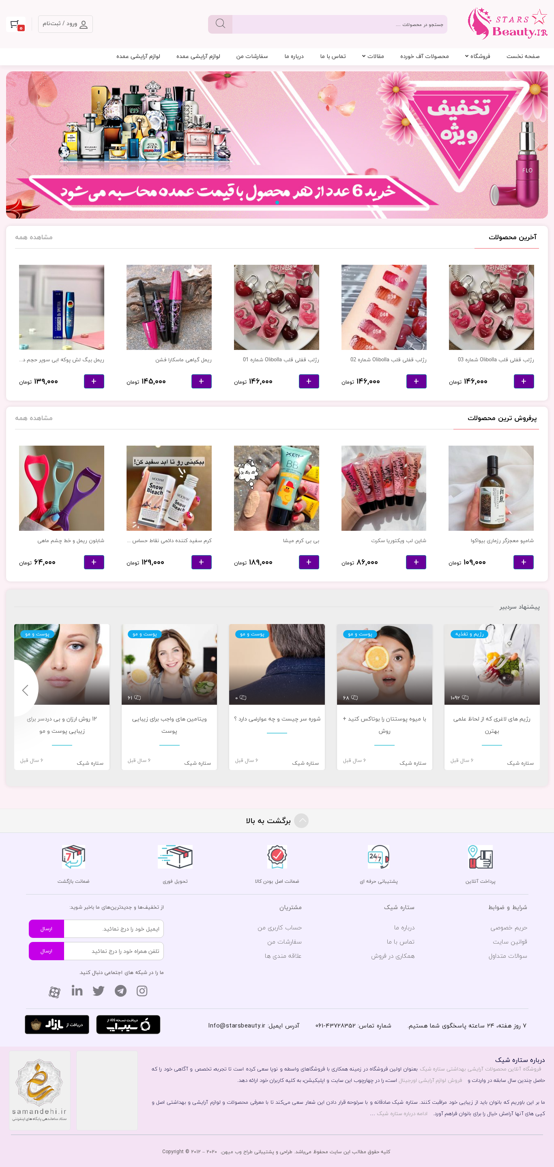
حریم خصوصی (509, 927)
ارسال (46, 928)
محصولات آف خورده (424, 56)
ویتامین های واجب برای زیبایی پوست (169, 725)
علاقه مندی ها (283, 955)
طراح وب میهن (237, 1152)
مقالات (375, 56)
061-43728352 (336, 1025)
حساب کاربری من (280, 927)
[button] (277, 202)
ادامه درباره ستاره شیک (402, 1113)
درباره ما (294, 56)
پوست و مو (360, 634)
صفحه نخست (523, 56)
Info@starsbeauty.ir (237, 1025)
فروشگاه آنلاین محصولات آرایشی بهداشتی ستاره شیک (480, 1069)
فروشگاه (480, 56)
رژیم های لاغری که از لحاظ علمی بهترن (491, 725)
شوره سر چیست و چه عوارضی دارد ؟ (277, 719)
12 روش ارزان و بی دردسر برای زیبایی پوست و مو (62, 725)
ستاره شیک (520, 763)
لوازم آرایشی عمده (198, 56)
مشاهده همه (34, 237)
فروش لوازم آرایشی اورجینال (430, 1080)
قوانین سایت (510, 941)
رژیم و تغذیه (469, 634)
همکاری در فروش (392, 955)
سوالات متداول (508, 955)
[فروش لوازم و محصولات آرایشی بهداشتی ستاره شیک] (277, 145)
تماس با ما (333, 56)
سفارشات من (252, 56)
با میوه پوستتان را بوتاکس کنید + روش (384, 725)
